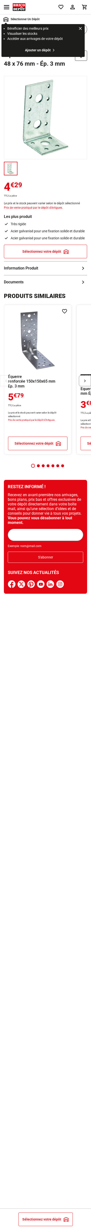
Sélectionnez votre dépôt (41, 251)
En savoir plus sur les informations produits (45, 268)
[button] (33, 466)
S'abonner (45, 557)
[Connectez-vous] (72, 7)
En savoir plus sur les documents (45, 282)
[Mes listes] (61, 7)
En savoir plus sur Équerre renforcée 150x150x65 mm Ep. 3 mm (37, 379)
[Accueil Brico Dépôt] (19, 7)
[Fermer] (80, 29)
